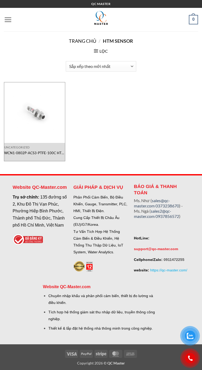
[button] (8, 19)
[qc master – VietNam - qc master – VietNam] (101, 19)
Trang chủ (82, 41)
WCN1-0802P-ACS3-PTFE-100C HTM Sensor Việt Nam (34, 153)
